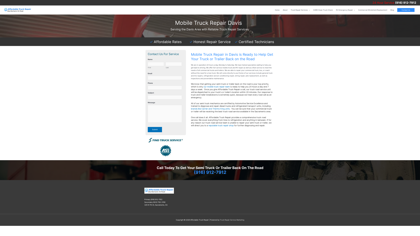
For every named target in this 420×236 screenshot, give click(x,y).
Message (151, 103)
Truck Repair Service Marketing (232, 220)
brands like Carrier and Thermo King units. (210, 109)
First (149, 67)
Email (150, 73)
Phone (150, 83)
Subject (151, 93)
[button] (406, 10)
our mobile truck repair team (217, 87)
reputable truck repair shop (221, 125)
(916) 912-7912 (405, 2)
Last (167, 67)
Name (150, 59)
